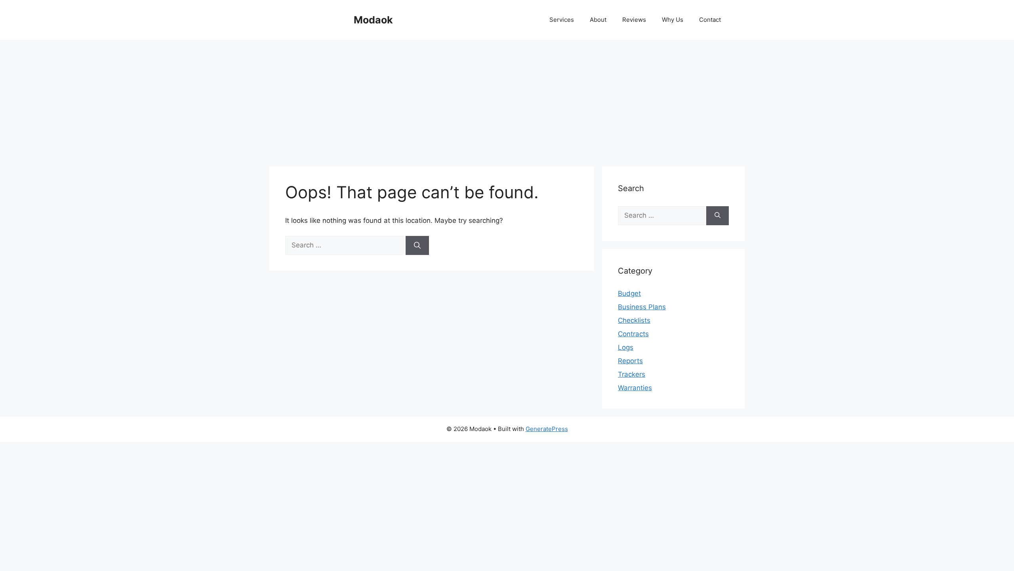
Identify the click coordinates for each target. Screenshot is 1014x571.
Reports (630, 361)
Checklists (634, 320)
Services (561, 19)
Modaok (373, 20)
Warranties (635, 388)
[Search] (417, 245)
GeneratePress (547, 429)
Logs (625, 347)
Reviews (634, 19)
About (598, 19)
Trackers (631, 374)
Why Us (672, 19)
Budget (629, 293)
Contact (710, 19)
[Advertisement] (507, 99)
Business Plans (642, 307)
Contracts (633, 334)
